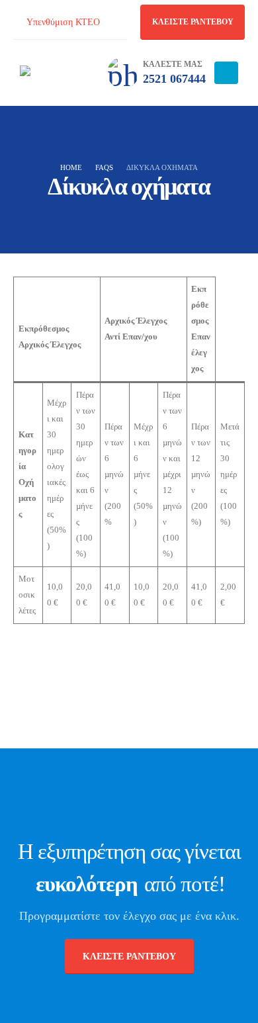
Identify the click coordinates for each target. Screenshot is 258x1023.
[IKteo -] (56, 73)
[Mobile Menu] (226, 73)
